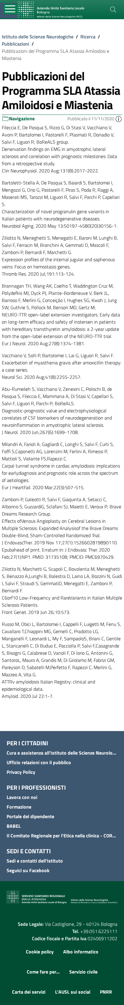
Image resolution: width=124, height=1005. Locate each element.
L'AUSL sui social (72, 991)
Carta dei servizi (28, 991)
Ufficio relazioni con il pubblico (39, 762)
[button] (118, 118)
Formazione (19, 806)
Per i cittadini (27, 743)
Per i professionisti (36, 787)
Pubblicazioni (15, 43)
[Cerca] (113, 9)
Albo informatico (80, 951)
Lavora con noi (22, 797)
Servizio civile (83, 971)
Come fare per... (43, 971)
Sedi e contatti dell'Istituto (35, 860)
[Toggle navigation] (10, 9)
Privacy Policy (21, 772)
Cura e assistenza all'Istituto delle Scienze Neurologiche (62, 752)
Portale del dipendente (30, 816)
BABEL (14, 826)
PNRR (106, 991)
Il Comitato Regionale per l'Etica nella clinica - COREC (62, 835)
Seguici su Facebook (28, 870)
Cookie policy (40, 951)
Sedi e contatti (29, 851)
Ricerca (87, 36)
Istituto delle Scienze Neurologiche (37, 36)
